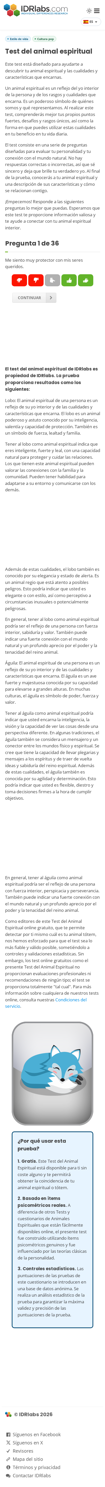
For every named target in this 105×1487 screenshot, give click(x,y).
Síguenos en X (28, 1443)
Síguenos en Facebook (37, 1434)
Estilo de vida (19, 39)
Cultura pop (45, 39)
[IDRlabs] (36, 15)
